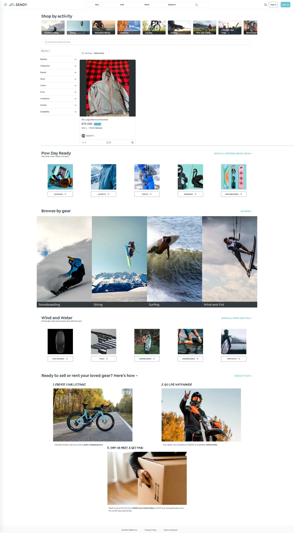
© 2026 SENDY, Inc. (129, 530)
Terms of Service (170, 530)
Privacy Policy (150, 530)
